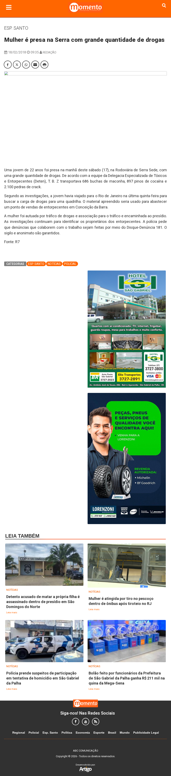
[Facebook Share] (8, 65)
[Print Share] (44, 65)
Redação (49, 52)
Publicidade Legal (146, 732)
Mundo (125, 732)
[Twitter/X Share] (17, 65)
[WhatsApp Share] (26, 65)
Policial (70, 263)
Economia (83, 732)
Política (67, 732)
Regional (18, 732)
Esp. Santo (16, 28)
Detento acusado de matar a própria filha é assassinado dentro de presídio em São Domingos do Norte (43, 601)
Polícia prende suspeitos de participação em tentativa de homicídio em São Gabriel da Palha (42, 678)
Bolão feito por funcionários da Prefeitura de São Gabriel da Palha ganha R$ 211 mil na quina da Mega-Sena (127, 678)
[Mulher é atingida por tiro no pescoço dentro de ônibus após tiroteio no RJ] (127, 566)
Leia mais (11, 612)
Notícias (54, 263)
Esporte (98, 732)
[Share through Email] (35, 65)
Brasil (112, 732)
